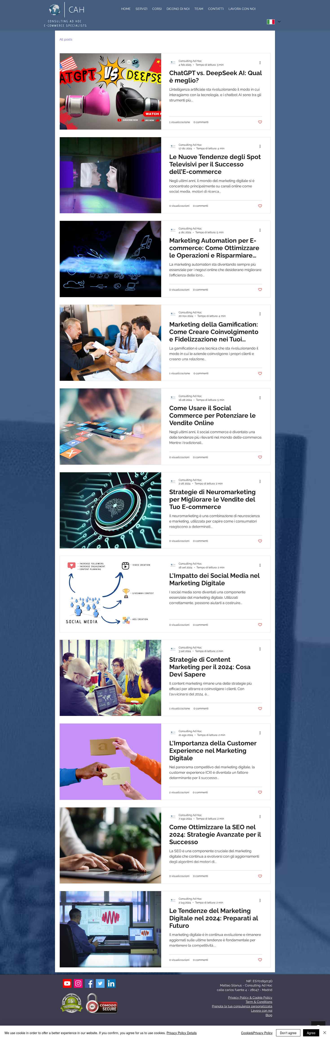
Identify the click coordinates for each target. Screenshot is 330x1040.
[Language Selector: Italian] (274, 22)
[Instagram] (78, 983)
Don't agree (288, 1033)
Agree (311, 1033)
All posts (65, 39)
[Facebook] (89, 983)
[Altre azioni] (261, 62)
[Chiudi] (324, 1032)
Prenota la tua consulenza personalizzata (242, 1006)
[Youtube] (67, 983)
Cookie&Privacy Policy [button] (257, 1033)
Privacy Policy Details (182, 1033)
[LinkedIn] (111, 983)
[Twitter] (100, 983)
